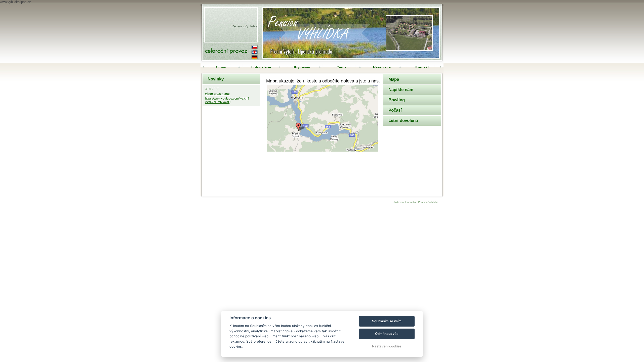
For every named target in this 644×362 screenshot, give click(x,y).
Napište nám (400, 89)
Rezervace (382, 67)
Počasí (395, 110)
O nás (221, 67)
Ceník (341, 67)
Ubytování (301, 67)
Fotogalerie (261, 67)
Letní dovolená (403, 120)
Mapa (393, 79)
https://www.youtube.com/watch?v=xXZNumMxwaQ (227, 100)
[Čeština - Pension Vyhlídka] (254, 46)
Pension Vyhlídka (244, 26)
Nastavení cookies (386, 346)
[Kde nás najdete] (409, 49)
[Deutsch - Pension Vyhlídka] (254, 56)
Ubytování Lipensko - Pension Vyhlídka (415, 202)
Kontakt (422, 67)
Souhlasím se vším (386, 321)
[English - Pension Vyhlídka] (254, 51)
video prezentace (217, 94)
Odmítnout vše (386, 334)
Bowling (396, 100)
